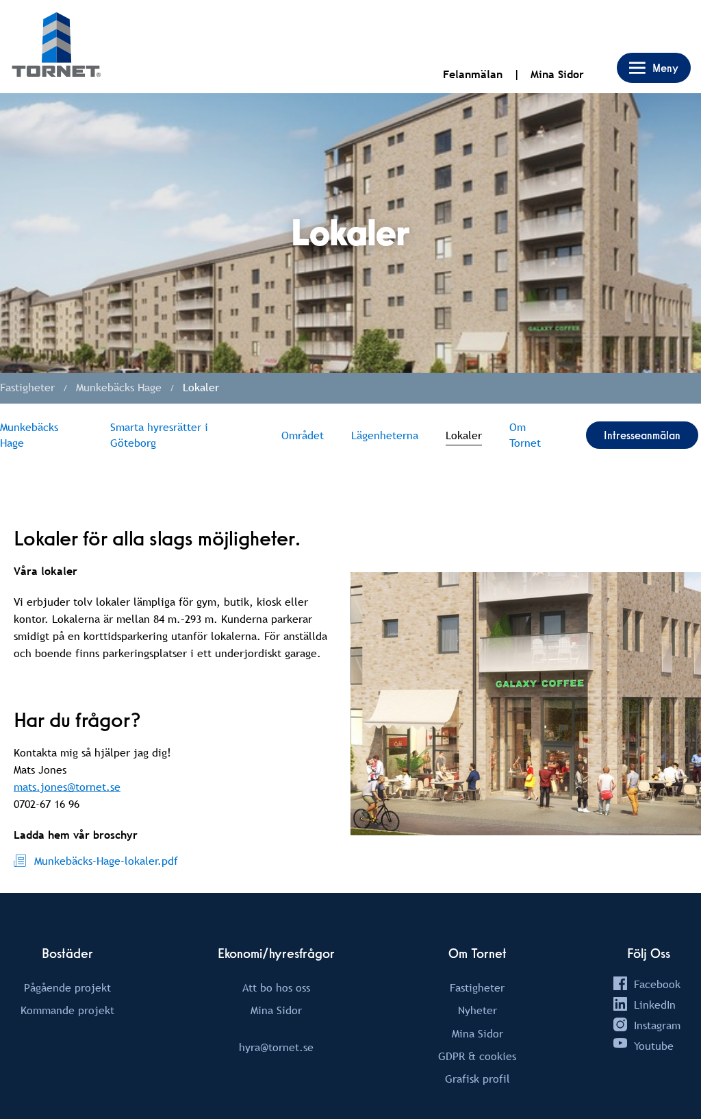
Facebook (657, 984)
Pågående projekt (67, 987)
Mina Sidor (557, 74)
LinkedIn (655, 1004)
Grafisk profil (477, 1078)
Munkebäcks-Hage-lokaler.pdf (106, 860)
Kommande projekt (67, 1010)
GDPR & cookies (477, 1056)
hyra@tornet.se (276, 1047)
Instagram (657, 1025)
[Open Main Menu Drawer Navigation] (654, 68)
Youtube (654, 1046)
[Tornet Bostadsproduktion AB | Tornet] (56, 46)
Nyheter (477, 1010)
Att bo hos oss (276, 987)
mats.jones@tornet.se (67, 786)
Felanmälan (472, 74)
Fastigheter (477, 987)
